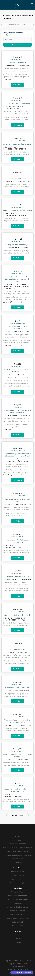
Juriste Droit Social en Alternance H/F (17, 144)
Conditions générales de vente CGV (17, 855)
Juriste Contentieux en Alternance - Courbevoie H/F (17, 370)
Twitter (17, 938)
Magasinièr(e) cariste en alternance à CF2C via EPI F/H (17, 790)
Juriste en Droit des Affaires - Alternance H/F (17, 327)
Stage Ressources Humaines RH (17, 960)
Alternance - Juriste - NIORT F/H (17, 688)
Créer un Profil (17, 922)
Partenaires (17, 862)
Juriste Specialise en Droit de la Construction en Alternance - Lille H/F (17, 279)
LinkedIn (17, 942)
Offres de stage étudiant (17, 969)
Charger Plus (17, 815)
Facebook (17, 935)
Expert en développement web (17, 918)
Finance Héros (17, 859)
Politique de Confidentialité (17, 851)
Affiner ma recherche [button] (17, 25)
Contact (17, 840)
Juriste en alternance (17, 178)
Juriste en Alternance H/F (17, 62)
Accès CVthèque (17, 875)
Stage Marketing (17, 966)
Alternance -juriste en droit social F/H (17, 210)
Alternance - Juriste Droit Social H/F (17, 615)
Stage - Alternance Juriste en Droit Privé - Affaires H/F (17, 411)
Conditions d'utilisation (17, 844)
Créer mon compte (17, 883)
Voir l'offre (17, 85)
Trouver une (17, 896)
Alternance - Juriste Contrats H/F (17, 576)
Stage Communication (17, 963)
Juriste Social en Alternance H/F (17, 103)
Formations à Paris (17, 914)
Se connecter (17, 879)
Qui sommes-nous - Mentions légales (17, 847)
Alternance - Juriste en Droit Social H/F (17, 500)
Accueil (17, 836)
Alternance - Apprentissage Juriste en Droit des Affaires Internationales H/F (17, 456)
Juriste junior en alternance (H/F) (17, 245)
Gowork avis (17, 903)
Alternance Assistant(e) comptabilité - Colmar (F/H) (17, 755)
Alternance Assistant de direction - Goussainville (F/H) (17, 721)
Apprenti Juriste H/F (17, 649)
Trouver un (17, 892)
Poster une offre (17, 872)
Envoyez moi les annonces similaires (13, 34)
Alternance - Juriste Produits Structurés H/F (18, 541)
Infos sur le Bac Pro (17, 911)
